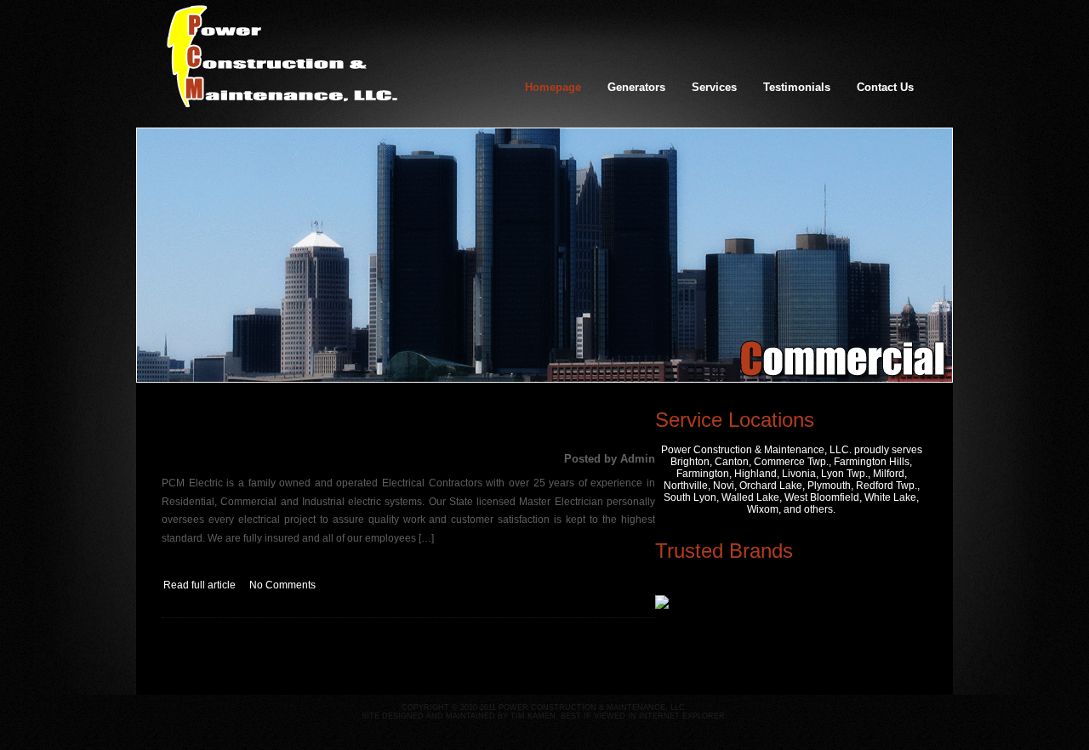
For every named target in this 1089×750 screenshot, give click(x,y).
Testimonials (796, 87)
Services (714, 87)
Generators (636, 87)
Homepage (553, 87)
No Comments (282, 585)
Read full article (199, 585)
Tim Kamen (533, 716)
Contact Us (885, 87)
